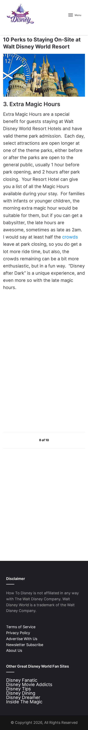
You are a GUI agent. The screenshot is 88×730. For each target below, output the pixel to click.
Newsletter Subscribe (24, 645)
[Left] (29, 440)
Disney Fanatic (21, 680)
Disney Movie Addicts (29, 684)
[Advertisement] (33, 389)
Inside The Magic (24, 701)
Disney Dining (20, 693)
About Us (14, 650)
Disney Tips (18, 688)
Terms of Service (20, 627)
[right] (59, 440)
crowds (70, 237)
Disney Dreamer (23, 697)
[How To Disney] (20, 13)
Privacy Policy (18, 633)
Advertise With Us (21, 639)
